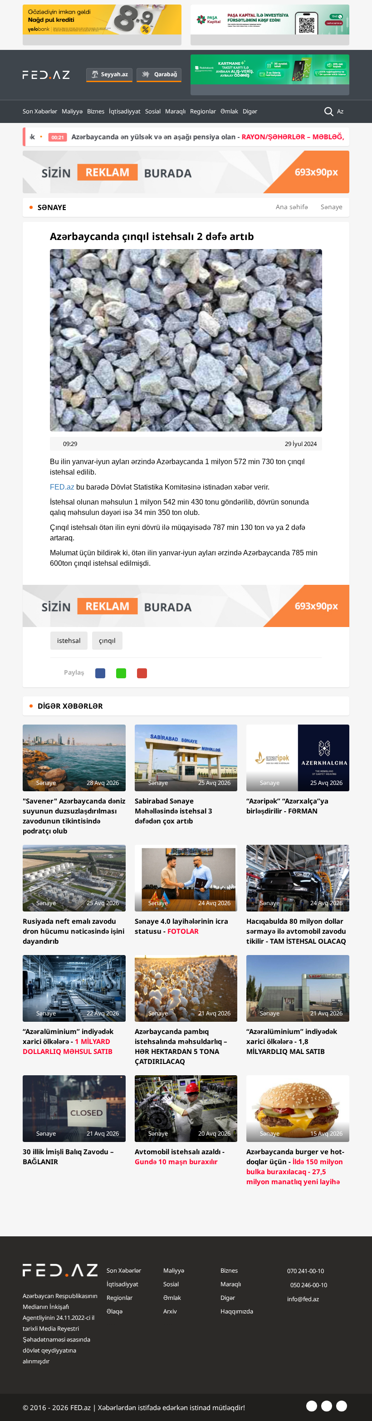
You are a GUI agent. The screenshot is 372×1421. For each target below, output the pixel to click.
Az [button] (341, 111)
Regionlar (203, 111)
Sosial (153, 111)
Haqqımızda (236, 1311)
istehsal (69, 640)
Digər (250, 111)
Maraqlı (175, 111)
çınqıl (107, 640)
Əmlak (229, 111)
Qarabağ (165, 74)
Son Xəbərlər (40, 111)
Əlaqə (114, 1311)
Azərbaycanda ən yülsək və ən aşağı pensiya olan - (185, 136)
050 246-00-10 (308, 1285)
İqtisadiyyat (125, 111)
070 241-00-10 (305, 1271)
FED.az (62, 487)
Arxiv (170, 1311)
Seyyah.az (114, 74)
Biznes (95, 111)
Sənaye (332, 206)
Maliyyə (72, 111)
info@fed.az (303, 1299)
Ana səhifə (292, 206)
